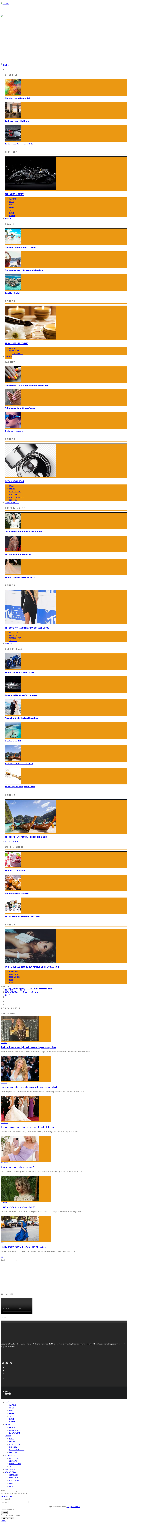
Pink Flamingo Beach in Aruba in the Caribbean (20, 247)
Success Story (15, 638)
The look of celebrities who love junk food (27, 627)
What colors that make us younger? (17, 1167)
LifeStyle (9, 69)
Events (12, 982)
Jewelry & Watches (16, 497)
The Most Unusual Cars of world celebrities (19, 144)
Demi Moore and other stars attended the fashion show (23, 531)
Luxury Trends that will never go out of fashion (23, 1246)
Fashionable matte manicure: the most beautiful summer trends (26, 385)
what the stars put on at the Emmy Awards (19, 554)
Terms (89, 1344)
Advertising (8, 1394)
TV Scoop (13, 1466)
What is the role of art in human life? (17, 98)
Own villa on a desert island (14, 741)
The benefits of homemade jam (15, 870)
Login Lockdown (73, 1507)
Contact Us (8, 1393)
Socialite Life (14, 974)
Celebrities (13, 635)
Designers (13, 1452)
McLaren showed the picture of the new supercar (21, 695)
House (11, 213)
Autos (11, 202)
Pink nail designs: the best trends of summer (20, 408)
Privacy (82, 1344)
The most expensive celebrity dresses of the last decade (27, 1127)
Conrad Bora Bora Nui (12, 293)
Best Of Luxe (11, 643)
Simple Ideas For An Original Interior (17, 121)
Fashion (8, 356)
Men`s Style (14, 494)
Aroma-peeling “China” (16, 343)
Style (11, 486)
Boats (11, 207)
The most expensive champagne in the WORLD (20, 787)
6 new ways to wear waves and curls (18, 1207)
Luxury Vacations (16, 354)
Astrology (13, 971)
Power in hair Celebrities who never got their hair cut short (29, 1087)
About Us (7, 1391)
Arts (11, 204)
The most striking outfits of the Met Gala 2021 (20, 577)
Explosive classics (14, 194)
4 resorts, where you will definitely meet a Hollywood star (24, 270)
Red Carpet (13, 632)
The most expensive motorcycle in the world (19, 672)
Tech (11, 210)
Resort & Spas (15, 351)
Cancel (3, 1521)
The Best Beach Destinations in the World (19, 764)
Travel (8, 218)
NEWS (11, 980)
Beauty (12, 489)
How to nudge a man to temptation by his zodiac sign (32, 966)
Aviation (12, 199)
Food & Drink (14, 977)
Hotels (12, 348)
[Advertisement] (72, 47)
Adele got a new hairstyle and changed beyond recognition (28, 1047)
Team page (8, 995)
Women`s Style (15, 491)
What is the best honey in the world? (17, 893)
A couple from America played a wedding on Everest (22, 718)
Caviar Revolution (14, 481)
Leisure (12, 216)
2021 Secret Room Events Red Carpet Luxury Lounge (22, 916)
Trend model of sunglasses (14, 431)
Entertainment (12, 502)
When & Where (11, 841)
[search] (16, 1260)
